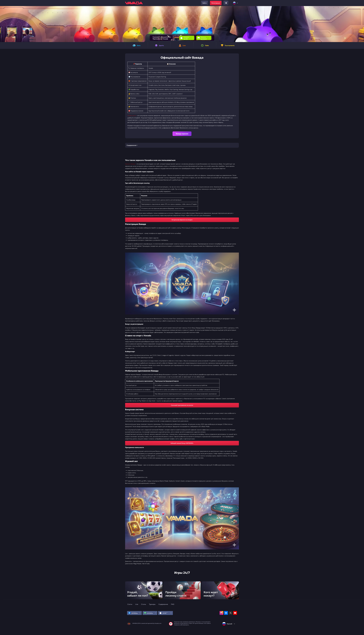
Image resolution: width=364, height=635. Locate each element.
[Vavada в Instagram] (221, 613)
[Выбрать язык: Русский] (235, 3)
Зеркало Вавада (130, 164)
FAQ (172, 604)
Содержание (163, 604)
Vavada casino (131, 115)
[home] (134, 3)
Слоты (129, 604)
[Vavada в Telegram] (225, 3)
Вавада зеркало (182, 134)
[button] (361, 24)
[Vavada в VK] (226, 613)
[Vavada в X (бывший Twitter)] (230, 613)
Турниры (152, 604)
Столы (143, 604)
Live (136, 604)
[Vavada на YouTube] (235, 613)
